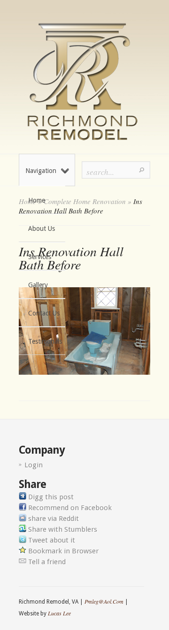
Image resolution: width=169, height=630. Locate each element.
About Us (41, 228)
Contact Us (44, 313)
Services (39, 256)
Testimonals (45, 341)
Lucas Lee (59, 613)
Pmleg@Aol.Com (103, 601)
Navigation (40, 170)
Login (33, 465)
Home (36, 200)
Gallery (38, 285)
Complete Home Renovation (85, 201)
